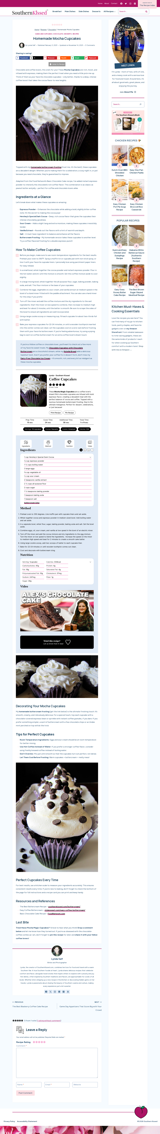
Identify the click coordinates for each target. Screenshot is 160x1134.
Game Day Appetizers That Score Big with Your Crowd (81, 1006)
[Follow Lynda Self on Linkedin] (59, 992)
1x (81, 450)
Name (20, 1084)
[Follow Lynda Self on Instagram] (55, 992)
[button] (53, 24)
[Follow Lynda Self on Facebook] (46, 992)
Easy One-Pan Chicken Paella (136, 171)
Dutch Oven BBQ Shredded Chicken (119, 173)
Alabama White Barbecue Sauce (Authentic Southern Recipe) (136, 255)
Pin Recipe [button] (69, 413)
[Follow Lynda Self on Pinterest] (64, 992)
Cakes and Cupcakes (43, 34)
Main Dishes (70, 11)
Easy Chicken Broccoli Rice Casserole (136, 207)
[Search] (140, 104)
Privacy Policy (9, 1121)
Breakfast (57, 11)
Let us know (48, 644)
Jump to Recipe (58, 64)
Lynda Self (31, 45)
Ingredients (26, 446)
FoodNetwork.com (56, 913)
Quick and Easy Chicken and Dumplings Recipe (119, 254)
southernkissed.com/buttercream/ (64, 906)
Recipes (76, 34)
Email (48, 1084)
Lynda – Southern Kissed (59, 375)
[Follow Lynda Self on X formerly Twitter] (50, 992)
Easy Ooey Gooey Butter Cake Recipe (119, 292)
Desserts (96, 11)
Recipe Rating (23, 1042)
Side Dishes (84, 11)
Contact (114, 3)
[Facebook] (121, 4)
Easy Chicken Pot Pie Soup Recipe (119, 207)
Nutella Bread (70, 351)
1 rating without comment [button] (49, 1020)
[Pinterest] (135, 4)
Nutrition (69, 446)
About (106, 3)
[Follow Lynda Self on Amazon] (68, 992)
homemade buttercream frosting (46, 167)
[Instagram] (130, 4)
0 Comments (90, 45)
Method (48, 446)
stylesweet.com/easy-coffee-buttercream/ (65, 910)
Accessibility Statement (27, 1121)
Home (100, 3)
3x (88, 450)
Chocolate (58, 34)
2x (85, 450)
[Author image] (21, 45)
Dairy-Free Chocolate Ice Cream (35, 358)
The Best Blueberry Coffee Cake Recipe (30, 1004)
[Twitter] (126, 4)
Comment (21, 1046)
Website (77, 1084)
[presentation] (119, 155)
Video (90, 446)
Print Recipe (56, 413)
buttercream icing (31, 503)
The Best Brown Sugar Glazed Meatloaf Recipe (136, 292)
